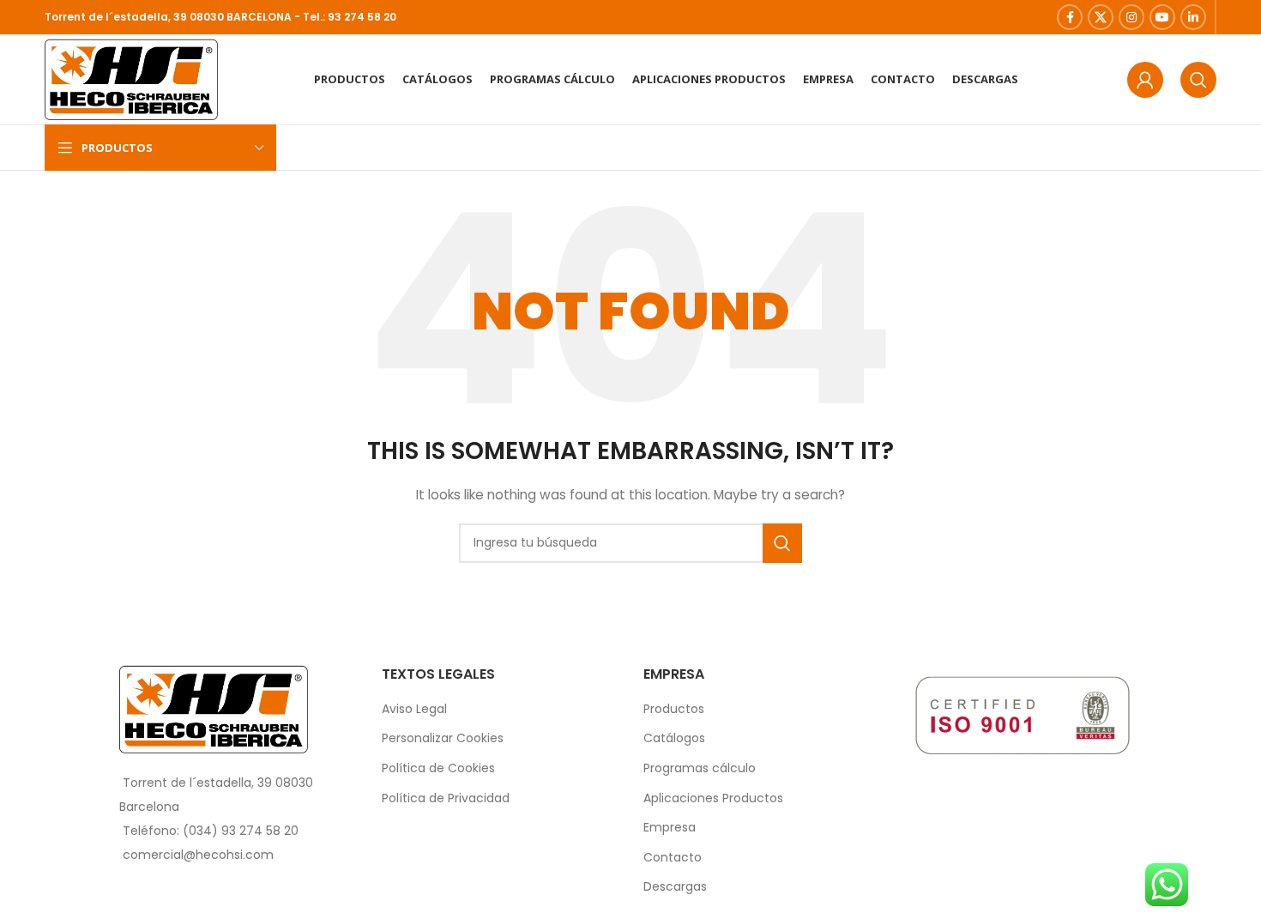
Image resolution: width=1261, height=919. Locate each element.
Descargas (675, 887)
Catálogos (674, 738)
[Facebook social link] (1070, 17)
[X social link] (1100, 17)
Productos (673, 709)
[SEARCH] (782, 543)
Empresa (669, 827)
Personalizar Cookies (443, 738)
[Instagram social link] (1131, 17)
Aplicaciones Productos (713, 798)
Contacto (672, 857)
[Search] (1198, 80)
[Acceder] (1145, 80)
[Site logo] (131, 78)
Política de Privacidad (446, 798)
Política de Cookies (438, 768)
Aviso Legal (414, 709)
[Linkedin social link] (1193, 17)
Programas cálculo (699, 768)
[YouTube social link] (1162, 17)
